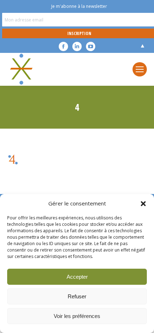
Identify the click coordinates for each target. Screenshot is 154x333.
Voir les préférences (77, 316)
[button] (143, 203)
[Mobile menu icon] (140, 69)
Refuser (77, 296)
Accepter (77, 277)
